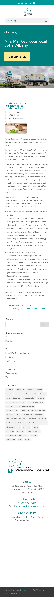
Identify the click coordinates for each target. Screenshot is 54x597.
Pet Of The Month (34, 423)
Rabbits (35, 427)
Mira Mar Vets (14, 112)
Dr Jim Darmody (12, 410)
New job (22, 419)
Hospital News (11, 349)
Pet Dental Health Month (15, 423)
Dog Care (9, 341)
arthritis (9, 394)
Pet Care (9, 121)
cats (8, 398)
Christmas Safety (28, 398)
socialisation (11, 435)
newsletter (32, 419)
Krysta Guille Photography (33, 415)
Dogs (18, 406)
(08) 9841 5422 (16, 56)
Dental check (33, 402)
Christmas (16, 398)
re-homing (10, 431)
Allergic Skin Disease (34, 390)
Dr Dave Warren (28, 406)
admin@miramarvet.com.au (30, 506)
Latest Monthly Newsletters (17, 353)
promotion (26, 427)
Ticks (26, 435)
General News (11, 345)
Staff (20, 435)
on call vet (42, 419)
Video (8, 377)
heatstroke (10, 415)
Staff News (10, 361)
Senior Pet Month (33, 431)
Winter (27, 439)
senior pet (20, 431)
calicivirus (28, 394)
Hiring (19, 415)
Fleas (23, 410)
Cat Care (9, 337)
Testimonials (11, 369)
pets (45, 423)
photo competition (13, 427)
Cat (35, 394)
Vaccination (10, 439)
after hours (20, 390)
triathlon (34, 435)
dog (41, 402)
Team (7, 365)
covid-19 (41, 398)
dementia (10, 402)
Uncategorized (11, 373)
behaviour (18, 394)
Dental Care (20, 402)
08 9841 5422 (28, 503)
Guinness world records (36, 410)
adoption (9, 390)
